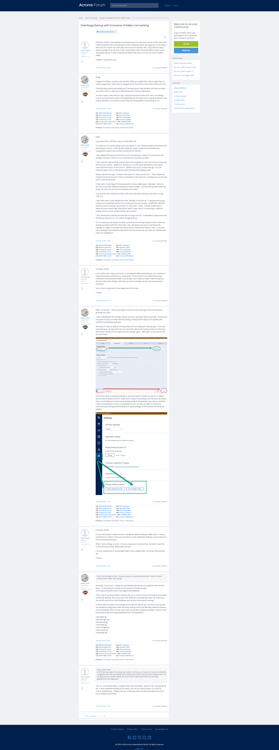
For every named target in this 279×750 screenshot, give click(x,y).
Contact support (180, 96)
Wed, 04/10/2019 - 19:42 (103, 566)
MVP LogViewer (124, 113)
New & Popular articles (183, 63)
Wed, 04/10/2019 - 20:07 (103, 641)
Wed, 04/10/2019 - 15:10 (103, 301)
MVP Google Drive (105, 115)
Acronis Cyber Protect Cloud (185, 67)
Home (81, 18)
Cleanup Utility (124, 115)
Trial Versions (179, 104)
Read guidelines (180, 88)
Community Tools (105, 119)
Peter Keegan (85, 50)
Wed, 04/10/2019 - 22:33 (103, 706)
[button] (155, 5)
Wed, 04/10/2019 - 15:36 (103, 502)
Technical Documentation (184, 108)
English (167, 5)
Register (186, 50)
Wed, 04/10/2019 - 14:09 (103, 68)
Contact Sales (179, 100)
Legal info (139, 748)
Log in (176, 5)
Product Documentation (107, 122)
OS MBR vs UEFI (125, 122)
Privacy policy (132, 729)
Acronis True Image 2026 (184, 75)
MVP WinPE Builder (105, 113)
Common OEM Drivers (126, 124)
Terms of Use (146, 729)
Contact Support (125, 119)
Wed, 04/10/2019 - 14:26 (103, 109)
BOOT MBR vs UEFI (105, 124)
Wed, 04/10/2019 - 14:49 (103, 241)
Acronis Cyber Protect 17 (183, 71)
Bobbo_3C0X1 (85, 85)
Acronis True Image (91, 18)
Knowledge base (161, 729)
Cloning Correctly (105, 117)
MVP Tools (178, 92)
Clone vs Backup (125, 117)
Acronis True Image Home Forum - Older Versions (114, 18)
